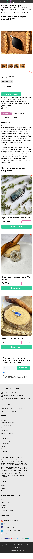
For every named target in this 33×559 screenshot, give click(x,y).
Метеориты (4, 446)
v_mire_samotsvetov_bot (12, 530)
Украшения (4, 430)
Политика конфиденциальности (11, 491)
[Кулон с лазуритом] (16, 316)
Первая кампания (8, 372)
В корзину (16, 227)
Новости (3, 505)
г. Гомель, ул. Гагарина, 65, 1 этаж (11, 408)
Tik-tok (6, 534)
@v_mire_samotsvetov (11, 520)
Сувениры (4, 451)
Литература (5, 443)
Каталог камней (6, 425)
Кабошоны (4, 428)
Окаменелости (6, 438)
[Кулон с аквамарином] (16, 195)
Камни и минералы (7, 433)
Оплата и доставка (7, 500)
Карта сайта (5, 502)
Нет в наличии (11, 94)
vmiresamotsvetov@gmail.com (13, 395)
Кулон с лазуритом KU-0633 (14, 338)
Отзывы (3, 507)
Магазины (4, 485)
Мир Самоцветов (9, 527)
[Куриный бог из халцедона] (16, 254)
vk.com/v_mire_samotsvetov (13, 524)
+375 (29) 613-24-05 (10, 392)
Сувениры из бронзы (7, 422)
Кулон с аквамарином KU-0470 (16, 218)
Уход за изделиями (7, 510)
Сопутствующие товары (9, 449)
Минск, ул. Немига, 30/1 (8, 411)
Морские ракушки (7, 441)
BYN (17, 1)
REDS (22, 550)
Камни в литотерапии (8, 436)
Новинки (3, 420)
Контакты (4, 488)
